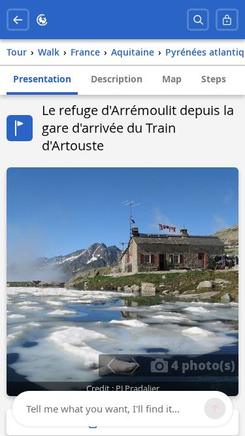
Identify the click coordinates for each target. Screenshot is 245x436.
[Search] (198, 19)
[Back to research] (18, 19)
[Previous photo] (111, 365)
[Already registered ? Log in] (227, 19)
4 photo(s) (201, 365)
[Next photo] (135, 365)
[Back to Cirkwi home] (42, 20)
